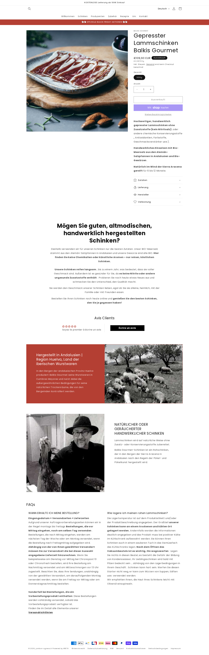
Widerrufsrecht (78, 648)
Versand (150, 64)
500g (141, 78)
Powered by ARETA (60, 648)
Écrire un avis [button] (127, 328)
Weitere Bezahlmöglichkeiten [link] (158, 114)
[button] (29, 9)
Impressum (176, 648)
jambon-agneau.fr (44, 648)
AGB (111, 648)
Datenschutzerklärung (97, 648)
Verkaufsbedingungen (158, 648)
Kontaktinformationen (136, 648)
